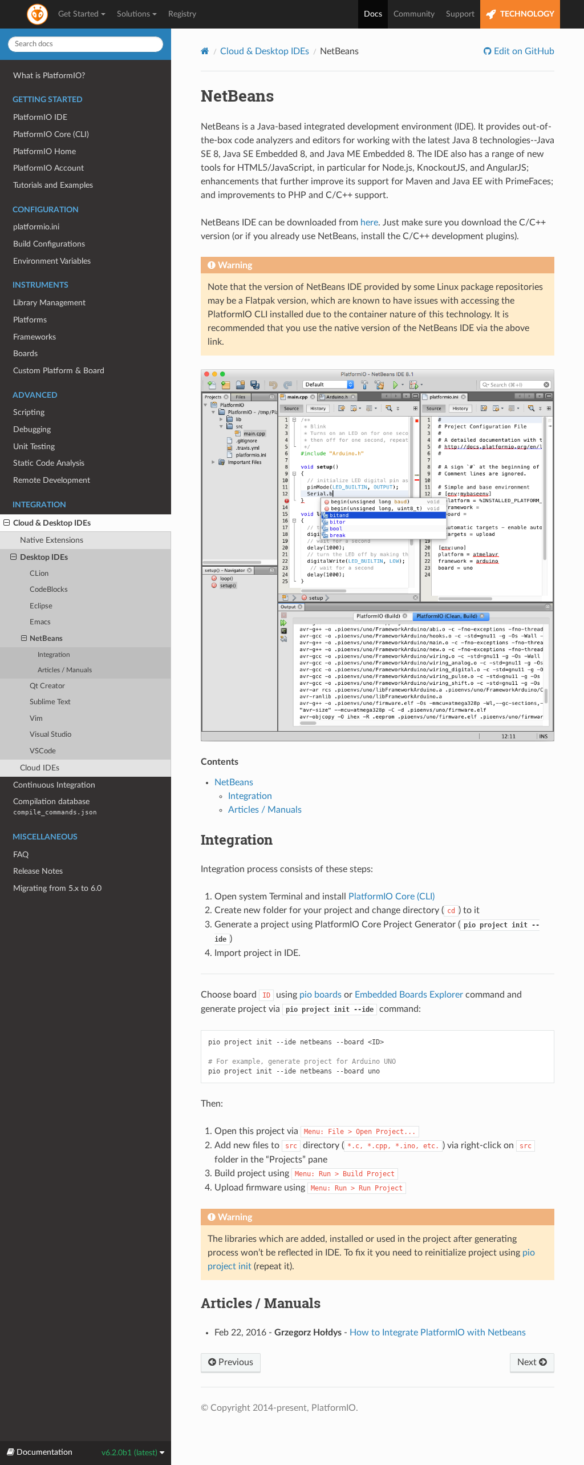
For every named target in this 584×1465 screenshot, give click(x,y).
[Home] (205, 51)
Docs (373, 14)
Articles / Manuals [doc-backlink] (261, 1303)
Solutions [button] (133, 14)
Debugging (32, 429)
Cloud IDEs (39, 768)
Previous (234, 1362)
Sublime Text (50, 702)
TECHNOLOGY (526, 14)
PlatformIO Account (48, 168)
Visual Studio (50, 734)
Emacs (40, 622)
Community (414, 14)
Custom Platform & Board (58, 370)
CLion (39, 574)
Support (460, 14)
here (369, 222)
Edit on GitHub (523, 51)
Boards (25, 353)
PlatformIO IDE (40, 117)
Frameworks (34, 337)
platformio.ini (36, 227)
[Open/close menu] (6, 523)
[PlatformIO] (38, 14)
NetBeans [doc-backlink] (237, 95)
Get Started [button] (78, 14)
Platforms (30, 320)
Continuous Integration (54, 785)
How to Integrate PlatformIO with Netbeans (438, 1332)
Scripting (28, 412)
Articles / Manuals (65, 670)
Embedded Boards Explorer (409, 994)
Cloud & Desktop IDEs (52, 523)
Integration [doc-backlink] (237, 839)
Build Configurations (49, 244)
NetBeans (46, 639)
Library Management (49, 302)
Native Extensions (51, 540)
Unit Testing (34, 446)
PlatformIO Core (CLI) (51, 134)
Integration (54, 655)
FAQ (21, 854)
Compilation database (55, 806)
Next (528, 1362)
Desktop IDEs (44, 557)
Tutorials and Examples (53, 185)
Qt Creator (47, 686)
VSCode (43, 751)
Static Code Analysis (48, 463)
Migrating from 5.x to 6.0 (57, 888)
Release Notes (38, 871)
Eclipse (41, 606)
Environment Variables (52, 261)
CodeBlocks (49, 590)
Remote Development (51, 480)
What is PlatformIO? (49, 75)
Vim (36, 719)
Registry (182, 14)
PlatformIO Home (44, 151)
